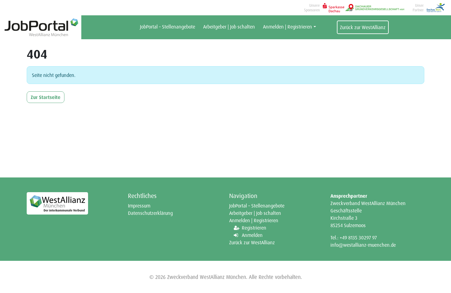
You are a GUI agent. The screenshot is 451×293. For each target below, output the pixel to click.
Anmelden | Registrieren (287, 27)
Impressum (139, 206)
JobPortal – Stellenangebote (167, 27)
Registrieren (254, 228)
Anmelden (252, 235)
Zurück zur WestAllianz (363, 27)
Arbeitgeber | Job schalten (229, 27)
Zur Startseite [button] (45, 97)
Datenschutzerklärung (150, 213)
